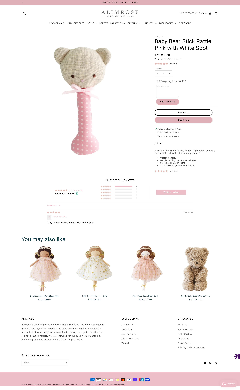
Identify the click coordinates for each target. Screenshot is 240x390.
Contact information (116, 385)
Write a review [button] (171, 192)
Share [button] (160, 143)
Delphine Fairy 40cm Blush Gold (44, 296)
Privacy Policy (184, 343)
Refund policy (58, 385)
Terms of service (86, 385)
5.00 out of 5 (76, 190)
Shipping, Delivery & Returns (191, 347)
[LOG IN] (210, 13)
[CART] (216, 13)
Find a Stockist (185, 334)
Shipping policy (100, 385)
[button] (24, 13)
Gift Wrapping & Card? (171, 81)
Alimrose (31, 385)
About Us (182, 325)
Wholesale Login (185, 329)
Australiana (127, 329)
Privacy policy (71, 385)
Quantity (158, 69)
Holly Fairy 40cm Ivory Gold (94, 296)
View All (125, 343)
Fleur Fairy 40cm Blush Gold (145, 296)
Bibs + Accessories (131, 339)
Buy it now (183, 120)
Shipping (158, 59)
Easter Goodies (129, 334)
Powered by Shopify (43, 385)
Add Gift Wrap (167, 101)
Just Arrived (127, 325)
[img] (53, 212)
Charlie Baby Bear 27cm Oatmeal (195, 296)
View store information (168, 136)
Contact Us (183, 339)
